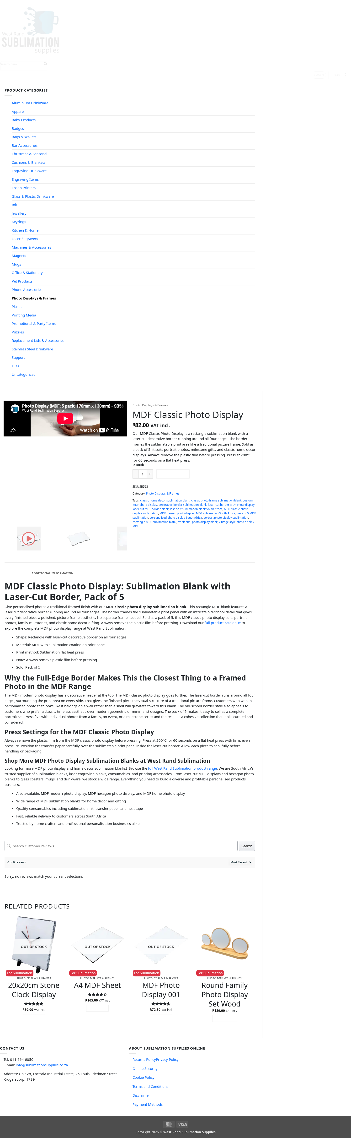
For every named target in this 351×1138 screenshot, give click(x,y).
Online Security (145, 1068)
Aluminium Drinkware (30, 102)
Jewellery (19, 213)
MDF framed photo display (177, 513)
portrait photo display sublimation (225, 518)
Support (117, 83)
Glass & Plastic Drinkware (33, 196)
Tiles (15, 366)
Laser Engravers (25, 238)
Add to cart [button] (225, 1018)
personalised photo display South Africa (175, 518)
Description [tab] (17, 573)
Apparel (18, 111)
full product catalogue (223, 622)
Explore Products (53, 83)
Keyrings (19, 221)
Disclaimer (141, 1095)
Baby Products (24, 119)
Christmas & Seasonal (29, 153)
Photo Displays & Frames (34, 298)
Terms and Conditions (150, 1086)
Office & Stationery (27, 272)
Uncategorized (24, 374)
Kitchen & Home (25, 230)
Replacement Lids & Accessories (38, 340)
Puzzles (18, 332)
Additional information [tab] (53, 573)
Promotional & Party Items (34, 323)
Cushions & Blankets (28, 162)
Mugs (16, 264)
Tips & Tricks (89, 83)
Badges (18, 128)
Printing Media (24, 315)
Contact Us (143, 83)
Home (27, 83)
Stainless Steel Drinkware (32, 349)
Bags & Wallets (24, 136)
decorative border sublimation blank (183, 505)
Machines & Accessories (31, 247)
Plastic (17, 306)
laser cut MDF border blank (151, 509)
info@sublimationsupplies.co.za (42, 1064)
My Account (169, 83)
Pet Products (22, 281)
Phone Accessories (27, 289)
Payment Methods (148, 1104)
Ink (14, 204)
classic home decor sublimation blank (165, 500)
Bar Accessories (24, 145)
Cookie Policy (143, 1077)
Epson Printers (24, 187)
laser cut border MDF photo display (231, 505)
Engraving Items (25, 179)
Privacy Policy (167, 1059)
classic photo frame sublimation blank (216, 500)
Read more (34, 1017)
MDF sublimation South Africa (215, 513)
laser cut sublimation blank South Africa (196, 509)
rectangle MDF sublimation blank (154, 522)
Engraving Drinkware (29, 170)
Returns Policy (144, 1059)
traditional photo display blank (198, 522)
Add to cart (173, 473)
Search (246, 846)
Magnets (19, 255)
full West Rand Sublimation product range (182, 768)
